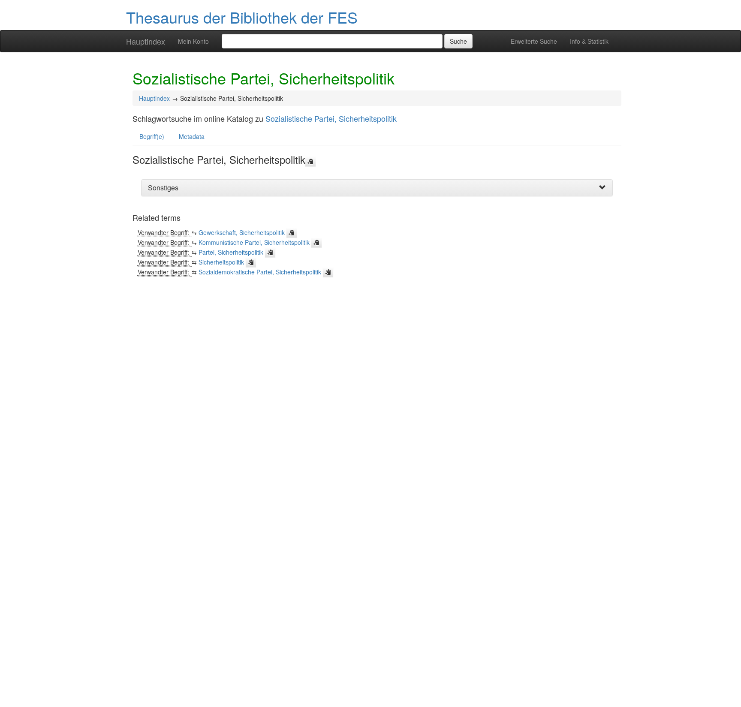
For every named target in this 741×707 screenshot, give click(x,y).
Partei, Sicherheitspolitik (231, 252)
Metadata (192, 136)
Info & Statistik (589, 41)
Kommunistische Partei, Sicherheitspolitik (254, 242)
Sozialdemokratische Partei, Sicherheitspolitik (260, 272)
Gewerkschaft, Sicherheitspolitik (242, 232)
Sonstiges (163, 188)
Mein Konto (193, 41)
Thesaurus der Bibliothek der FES (242, 17)
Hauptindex (145, 41)
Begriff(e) (151, 136)
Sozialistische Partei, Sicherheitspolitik (331, 118)
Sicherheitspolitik (221, 262)
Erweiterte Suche (534, 41)
